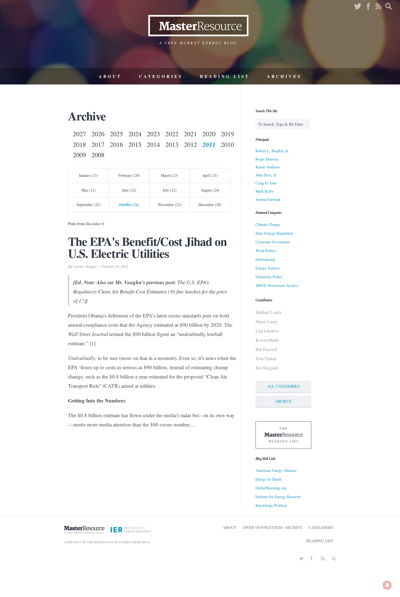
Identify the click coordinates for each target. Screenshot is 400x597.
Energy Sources (268, 268)
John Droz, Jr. (266, 175)
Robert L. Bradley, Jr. (272, 150)
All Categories (283, 386)
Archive (283, 401)
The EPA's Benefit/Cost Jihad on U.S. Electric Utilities (147, 247)
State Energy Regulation (274, 233)
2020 (209, 133)
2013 (172, 144)
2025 (116, 133)
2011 (209, 144)
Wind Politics (266, 250)
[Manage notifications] (387, 585)
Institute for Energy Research (278, 496)
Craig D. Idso (266, 183)
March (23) (169, 175)
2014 (153, 144)
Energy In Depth (268, 479)
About (110, 76)
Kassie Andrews (268, 166)
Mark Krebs (265, 191)
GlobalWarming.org (271, 487)
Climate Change (268, 224)
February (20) (129, 175)
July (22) (170, 190)
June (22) (129, 190)
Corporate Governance (273, 241)
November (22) (169, 204)
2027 (79, 133)
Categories (161, 76)
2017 (97, 144)
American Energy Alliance (276, 470)
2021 (190, 133)
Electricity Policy (269, 276)
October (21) (129, 204)
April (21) (210, 175)
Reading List (225, 76)
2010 (227, 144)
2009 (79, 154)
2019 (227, 133)
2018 (79, 144)
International (265, 259)
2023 (153, 133)
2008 (97, 154)
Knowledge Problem (271, 505)
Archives (284, 76)
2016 (116, 144)
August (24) (210, 190)
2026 (97, 133)
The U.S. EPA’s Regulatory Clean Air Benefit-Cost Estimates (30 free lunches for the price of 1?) (150, 291)
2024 (134, 133)
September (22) (88, 204)
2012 (190, 144)
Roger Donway (267, 159)
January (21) (88, 175)
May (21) (88, 190)
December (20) (209, 204)
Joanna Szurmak (268, 199)
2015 (134, 144)
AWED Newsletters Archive (277, 285)
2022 (172, 133)
